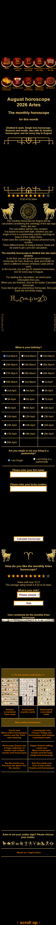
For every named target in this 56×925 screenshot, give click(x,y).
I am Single (16, 460)
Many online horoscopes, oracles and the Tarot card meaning (14, 734)
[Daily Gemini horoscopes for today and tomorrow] (13, 845)
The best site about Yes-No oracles (14, 765)
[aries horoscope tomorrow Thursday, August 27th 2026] (28, 63)
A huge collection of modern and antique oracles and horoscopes (14, 749)
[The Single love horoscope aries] (6, 86)
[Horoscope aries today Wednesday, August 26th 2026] (6, 67)
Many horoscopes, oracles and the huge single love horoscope (41, 750)
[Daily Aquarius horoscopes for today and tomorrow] (47, 845)
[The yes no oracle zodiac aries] (17, 86)
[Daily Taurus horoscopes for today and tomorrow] (9, 845)
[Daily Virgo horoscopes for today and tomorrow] (26, 845)
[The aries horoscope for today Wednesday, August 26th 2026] (17, 63)
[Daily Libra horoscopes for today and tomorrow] (30, 845)
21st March (11, 356)
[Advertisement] (28, 29)
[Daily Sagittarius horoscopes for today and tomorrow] (39, 845)
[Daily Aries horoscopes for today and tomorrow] (4, 845)
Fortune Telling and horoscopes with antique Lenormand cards (42, 734)
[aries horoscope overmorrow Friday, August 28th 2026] (39, 63)
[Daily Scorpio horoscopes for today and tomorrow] (34, 845)
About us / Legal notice (29, 852)
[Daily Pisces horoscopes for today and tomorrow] (51, 845)
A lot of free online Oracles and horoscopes (41, 765)
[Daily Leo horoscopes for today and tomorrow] (21, 845)
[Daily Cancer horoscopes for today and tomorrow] (17, 845)
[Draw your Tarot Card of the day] (50, 67)
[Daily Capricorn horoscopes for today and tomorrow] (43, 845)
